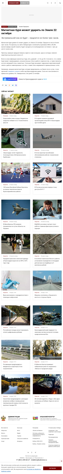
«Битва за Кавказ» (38, 430)
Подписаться (11, 79)
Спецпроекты (36, 438)
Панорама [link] (5, 115)
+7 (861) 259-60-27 (23, 460)
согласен (52, 468)
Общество (4, 26)
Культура (19, 427)
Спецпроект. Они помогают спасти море (54, 431)
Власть (3, 433)
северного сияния (13, 71)
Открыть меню (3, 3)
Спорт (2, 441)
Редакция (51, 434)
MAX (45, 79)
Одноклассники (51, 3)
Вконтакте (47, 3)
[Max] (16, 85)
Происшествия (5, 438)
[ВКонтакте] (6, 85)
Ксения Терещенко (24, 26)
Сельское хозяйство (22, 438)
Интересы (19, 441)
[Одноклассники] (9, 85)
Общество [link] (37, 115)
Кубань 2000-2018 (37, 441)
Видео (18, 433)
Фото (18, 430)
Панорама (35, 427)
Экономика (4, 436)
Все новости (4, 427)
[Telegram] (12, 85)
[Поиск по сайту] (60, 3)
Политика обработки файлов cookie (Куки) (54, 446)
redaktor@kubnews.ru (39, 460)
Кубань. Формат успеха (39, 444)
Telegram (55, 3)
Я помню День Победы (54, 427)
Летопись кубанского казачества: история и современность (39, 434)
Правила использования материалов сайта (53, 441)
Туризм (19, 436)
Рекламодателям (53, 437)
